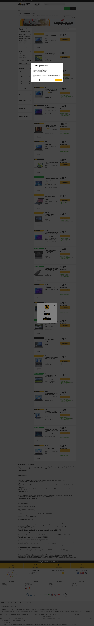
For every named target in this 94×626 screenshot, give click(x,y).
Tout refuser (36, 65)
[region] (47, 72)
